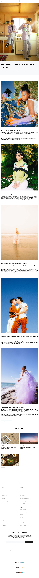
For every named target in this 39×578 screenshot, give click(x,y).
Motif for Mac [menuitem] (22, 500)
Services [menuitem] (3, 493)
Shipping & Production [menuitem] (23, 509)
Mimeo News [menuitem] (4, 525)
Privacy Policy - (20, 550)
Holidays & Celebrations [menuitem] (23, 525)
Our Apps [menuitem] (21, 493)
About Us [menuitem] (3, 522)
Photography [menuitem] (22, 522)
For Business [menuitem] (4, 496)
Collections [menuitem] (4, 482)
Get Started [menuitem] (21, 514)
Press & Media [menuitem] (4, 523)
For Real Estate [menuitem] (4, 500)
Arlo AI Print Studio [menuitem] (22, 503)
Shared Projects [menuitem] (22, 485)
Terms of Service (26, 550)
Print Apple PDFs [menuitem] (22, 511)
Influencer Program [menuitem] (22, 487)
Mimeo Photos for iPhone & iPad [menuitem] (24, 498)
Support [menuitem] (21, 507)
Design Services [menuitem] (4, 495)
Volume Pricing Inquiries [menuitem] (5, 501)
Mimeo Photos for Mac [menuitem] (23, 496)
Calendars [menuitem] (3, 485)
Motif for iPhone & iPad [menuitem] (23, 501)
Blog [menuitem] (21, 520)
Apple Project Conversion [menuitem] (23, 512)
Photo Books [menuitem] (4, 484)
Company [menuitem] (3, 520)
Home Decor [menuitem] (4, 490)
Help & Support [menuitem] (22, 517)
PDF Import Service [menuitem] (22, 504)
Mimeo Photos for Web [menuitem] (23, 495)
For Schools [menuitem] (3, 498)
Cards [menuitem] (3, 487)
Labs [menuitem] (20, 484)
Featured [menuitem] (21, 482)
